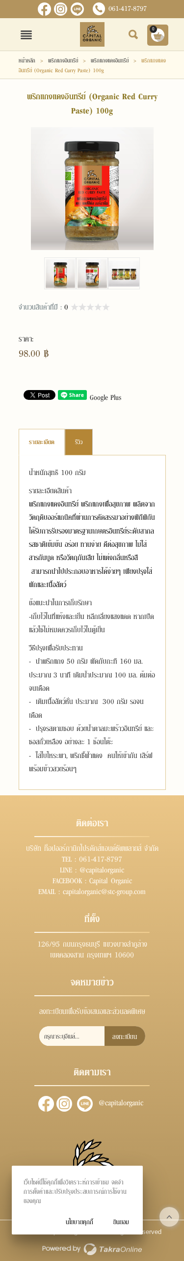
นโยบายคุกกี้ (79, 1221)
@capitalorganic (77, 9)
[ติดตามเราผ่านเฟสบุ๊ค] (44, 9)
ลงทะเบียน (124, 1036)
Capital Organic (110, 879)
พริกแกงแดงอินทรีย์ (110, 60)
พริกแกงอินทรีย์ (63, 60)
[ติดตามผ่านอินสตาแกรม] (61, 9)
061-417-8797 (127, 8)
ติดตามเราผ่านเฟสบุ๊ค (46, 1104)
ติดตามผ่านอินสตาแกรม (64, 1104)
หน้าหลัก (27, 60)
